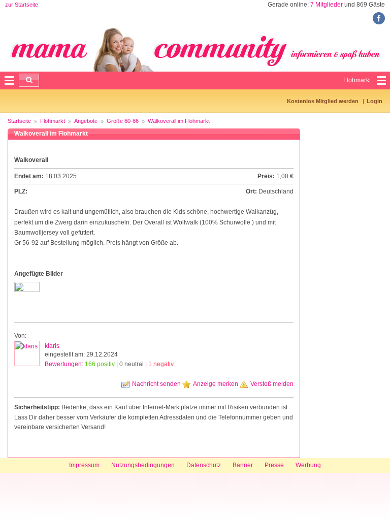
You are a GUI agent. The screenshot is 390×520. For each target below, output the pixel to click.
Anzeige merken (215, 383)
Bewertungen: (109, 364)
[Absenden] (29, 80)
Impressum (84, 465)
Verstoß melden (272, 383)
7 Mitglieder (326, 4)
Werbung (308, 465)
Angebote (86, 121)
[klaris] (27, 353)
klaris (52, 345)
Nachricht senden (156, 383)
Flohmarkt (52, 121)
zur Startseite (21, 5)
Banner (243, 465)
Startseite (19, 121)
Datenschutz (203, 465)
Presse (274, 465)
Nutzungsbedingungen (143, 465)
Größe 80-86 (123, 121)
